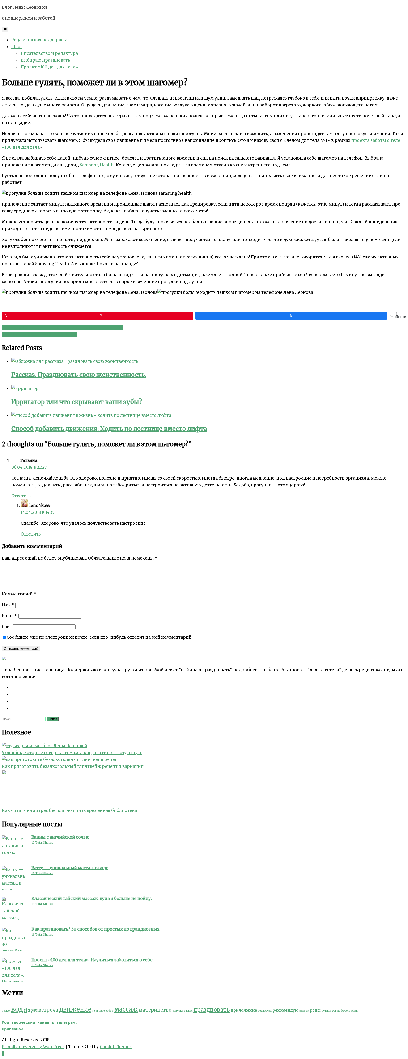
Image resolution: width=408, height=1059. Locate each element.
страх (336, 1010)
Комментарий (19, 594)
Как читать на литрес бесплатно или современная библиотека (69, 810)
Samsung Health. (97, 165)
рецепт (304, 1010)
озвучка (177, 1010)
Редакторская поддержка (39, 39)
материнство (155, 1010)
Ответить (21, 495)
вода (19, 1009)
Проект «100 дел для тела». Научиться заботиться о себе (62, 327)
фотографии (349, 1010)
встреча (48, 1010)
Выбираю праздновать (45, 60)
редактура (265, 1010)
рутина (326, 1010)
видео (6, 1010)
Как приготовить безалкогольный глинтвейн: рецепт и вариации (73, 766)
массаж (126, 1009)
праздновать (211, 1009)
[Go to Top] (3, 1053)
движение (75, 1009)
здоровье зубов (102, 1010)
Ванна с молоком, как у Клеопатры (39, 334)
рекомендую (285, 1010)
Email (9, 615)
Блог (16, 46)
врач (33, 1010)
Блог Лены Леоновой (24, 7)
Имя (8, 605)
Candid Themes (116, 1046)
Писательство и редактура (49, 53)
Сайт (7, 626)
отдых (188, 1010)
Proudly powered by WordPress (33, 1046)
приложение (244, 1010)
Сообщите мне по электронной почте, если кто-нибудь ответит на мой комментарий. (99, 637)
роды (315, 1010)
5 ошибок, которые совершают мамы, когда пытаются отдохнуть (72, 752)
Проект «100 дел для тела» (49, 67)
